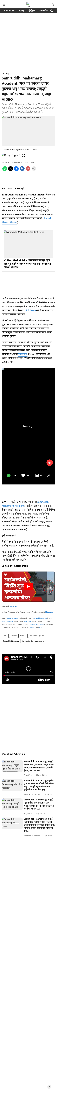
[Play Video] (28, 586)
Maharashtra (7, 621)
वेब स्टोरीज (43, 10)
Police (5, 635)
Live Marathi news (36, 624)
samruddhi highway (37, 635)
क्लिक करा (49, 612)
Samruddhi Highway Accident (33, 641)
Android (31, 627)
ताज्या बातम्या (9, 10)
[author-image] (4, 156)
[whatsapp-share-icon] (4, 170)
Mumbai (27, 621)
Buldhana (30, 310)
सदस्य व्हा (13, 606)
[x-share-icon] (10, 170)
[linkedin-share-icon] (22, 170)
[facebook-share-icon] (16, 170)
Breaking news (40, 618)
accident (14, 635)
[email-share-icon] (28, 170)
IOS (40, 627)
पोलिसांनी (22, 354)
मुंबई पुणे (31, 10)
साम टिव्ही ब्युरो (14, 156)
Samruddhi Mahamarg (11, 641)
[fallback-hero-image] (12, 766)
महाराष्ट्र (21, 10)
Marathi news (12, 618)
